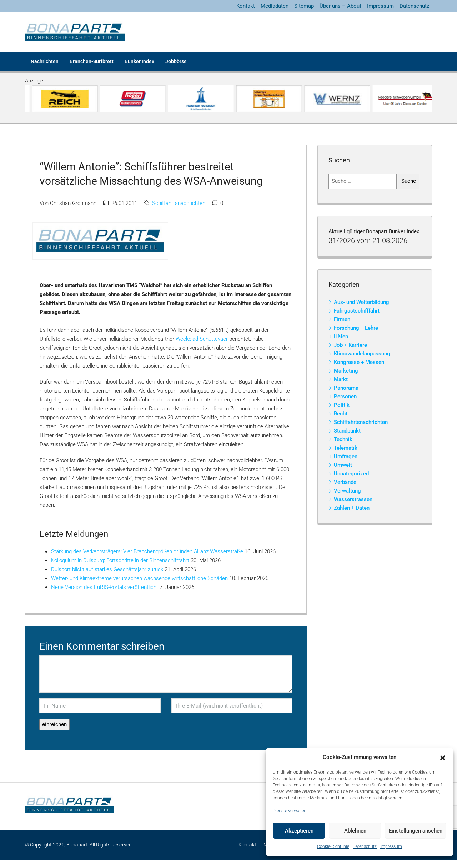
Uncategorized (351, 473)
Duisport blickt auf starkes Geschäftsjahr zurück (107, 569)
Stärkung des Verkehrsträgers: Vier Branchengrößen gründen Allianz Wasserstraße (147, 551)
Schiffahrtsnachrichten (178, 203)
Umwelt (343, 465)
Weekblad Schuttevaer (201, 339)
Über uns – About (340, 6)
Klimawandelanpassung (362, 353)
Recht (340, 413)
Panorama (346, 388)
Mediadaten (274, 6)
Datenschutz (365, 846)
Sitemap (304, 6)
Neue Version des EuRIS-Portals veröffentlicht (104, 587)
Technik (343, 439)
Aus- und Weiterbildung (361, 302)
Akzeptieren (299, 831)
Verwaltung (347, 491)
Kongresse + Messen (359, 362)
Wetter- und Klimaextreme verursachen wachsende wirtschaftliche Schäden (139, 578)
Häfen (341, 336)
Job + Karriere (350, 345)
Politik (342, 405)
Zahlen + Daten (352, 508)
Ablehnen (355, 831)
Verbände (345, 482)
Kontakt (245, 6)
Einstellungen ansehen (415, 831)
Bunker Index (139, 61)
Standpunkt (347, 431)
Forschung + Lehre (356, 328)
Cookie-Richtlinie (333, 846)
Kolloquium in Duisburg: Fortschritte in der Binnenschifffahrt (120, 560)
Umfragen (345, 456)
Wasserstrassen (353, 499)
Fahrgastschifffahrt (357, 311)
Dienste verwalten (289, 810)
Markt (341, 379)
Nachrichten (45, 61)
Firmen (342, 319)
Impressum (391, 846)
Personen (345, 396)
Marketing (346, 371)
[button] (442, 757)
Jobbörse (176, 61)
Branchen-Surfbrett (92, 61)
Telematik (345, 448)
